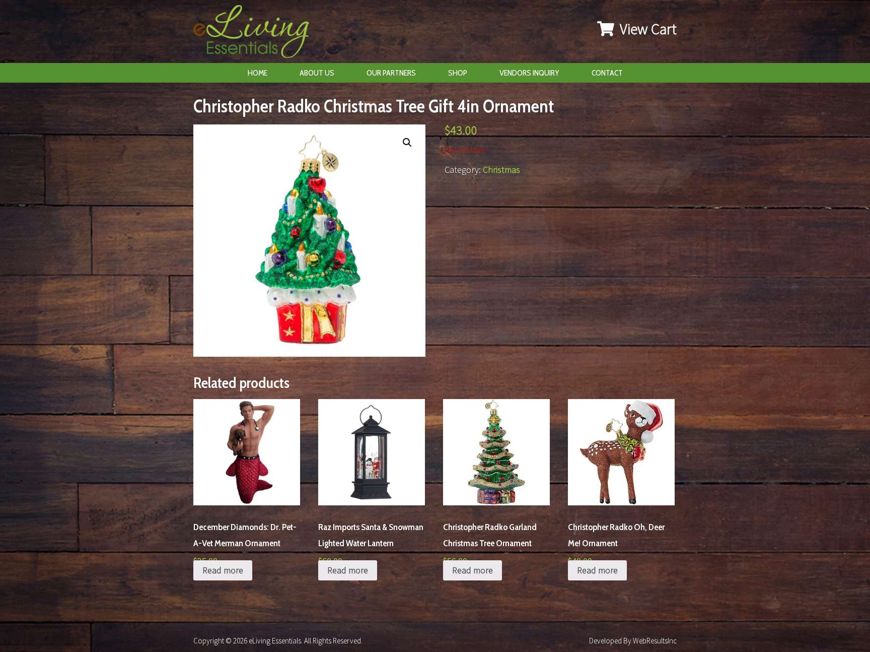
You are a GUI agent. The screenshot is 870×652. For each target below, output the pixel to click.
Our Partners (391, 73)
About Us (317, 73)
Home (257, 73)
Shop (457, 73)
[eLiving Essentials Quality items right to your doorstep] (256, 34)
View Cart (647, 28)
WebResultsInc (655, 640)
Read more (222, 570)
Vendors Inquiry (529, 73)
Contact (607, 73)
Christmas (501, 169)
